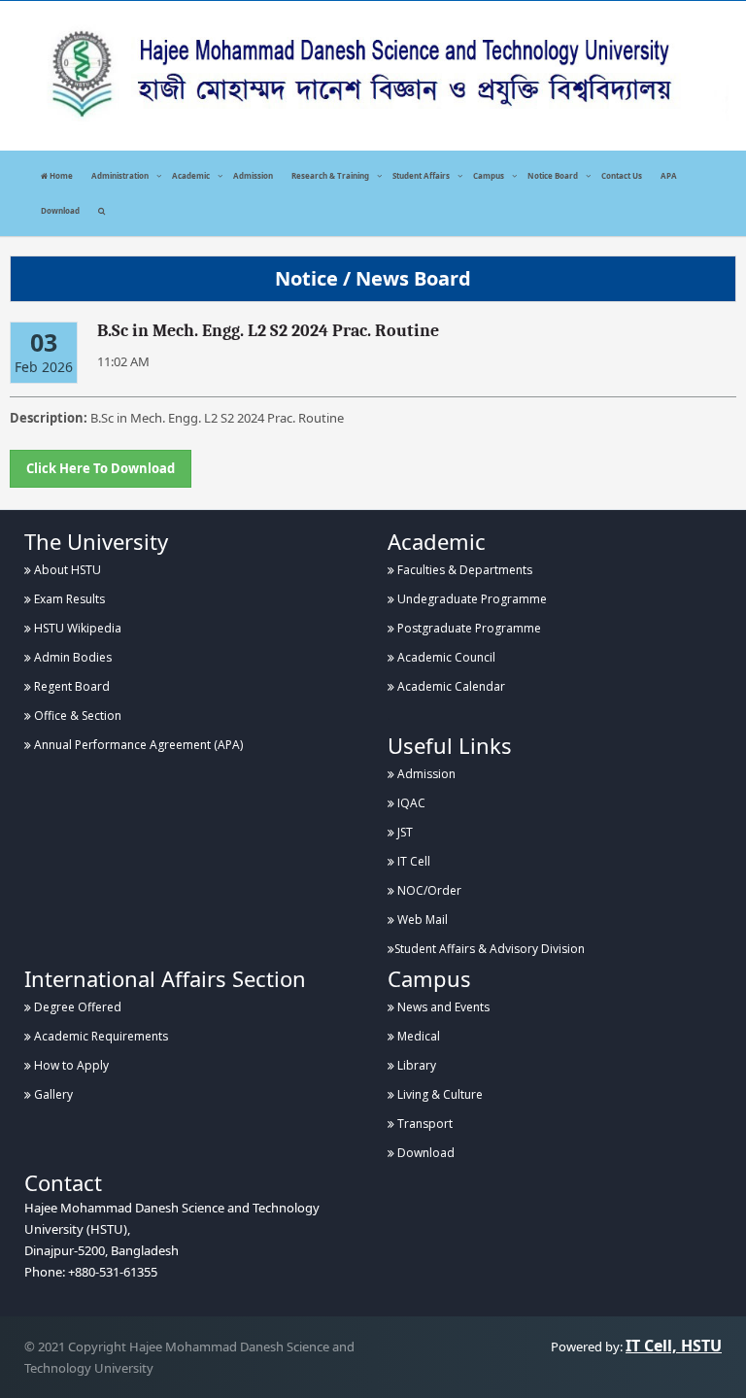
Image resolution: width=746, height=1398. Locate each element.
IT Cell (412, 861)
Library (415, 1065)
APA (669, 175)
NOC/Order (427, 890)
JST (403, 832)
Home (60, 175)
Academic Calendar (449, 686)
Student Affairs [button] (421, 175)
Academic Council (444, 657)
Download (60, 210)
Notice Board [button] (552, 175)
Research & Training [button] (330, 175)
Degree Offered (76, 1007)
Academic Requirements (99, 1036)
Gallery (52, 1094)
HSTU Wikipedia (76, 628)
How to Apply (70, 1065)
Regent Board (70, 686)
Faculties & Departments (463, 570)
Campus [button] (488, 175)
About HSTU (66, 570)
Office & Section (76, 715)
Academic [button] (191, 175)
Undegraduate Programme (470, 599)
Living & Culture (438, 1094)
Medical (417, 1036)
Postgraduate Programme (467, 628)
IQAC (409, 803)
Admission (253, 175)
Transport (423, 1123)
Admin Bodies (71, 657)
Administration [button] (120, 175)
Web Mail (421, 919)
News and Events (442, 1007)
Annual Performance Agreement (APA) (137, 744)
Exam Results (68, 599)
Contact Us (621, 175)
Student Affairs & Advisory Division (489, 948)
